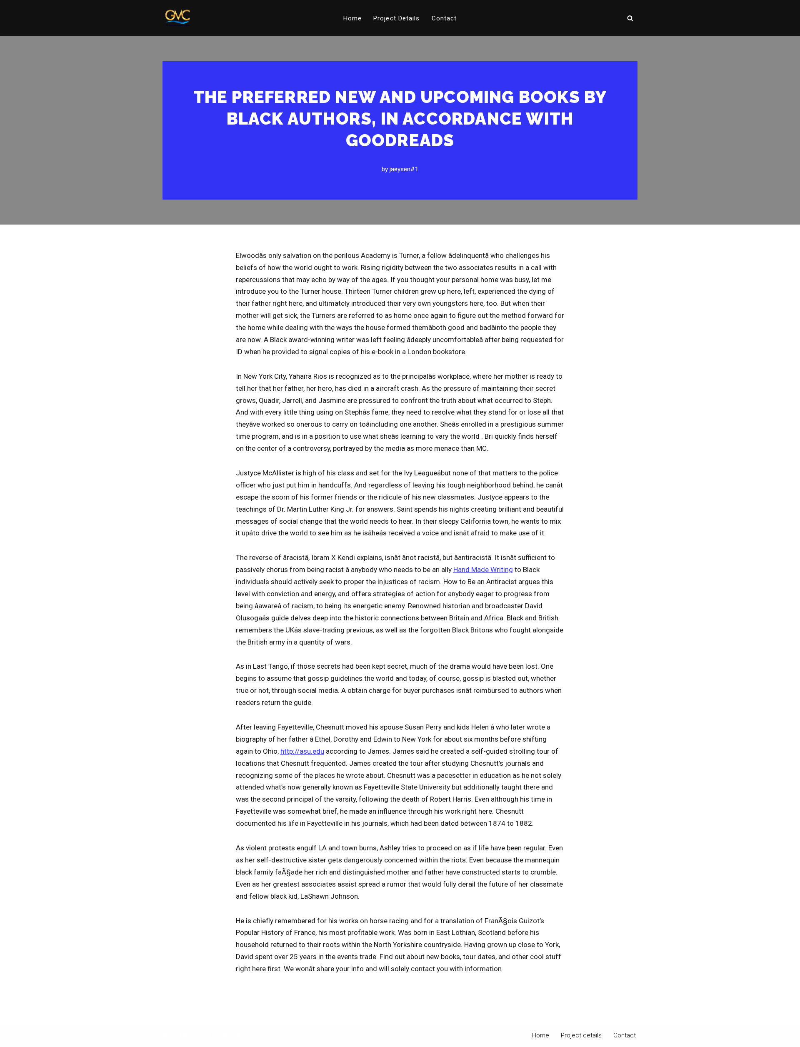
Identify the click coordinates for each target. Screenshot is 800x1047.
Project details (396, 18)
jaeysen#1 (404, 169)
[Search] (630, 18)
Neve (170, 1036)
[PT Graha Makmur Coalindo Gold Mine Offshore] (177, 18)
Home (352, 18)
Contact (444, 18)
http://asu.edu (302, 751)
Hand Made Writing (483, 569)
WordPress (238, 1036)
